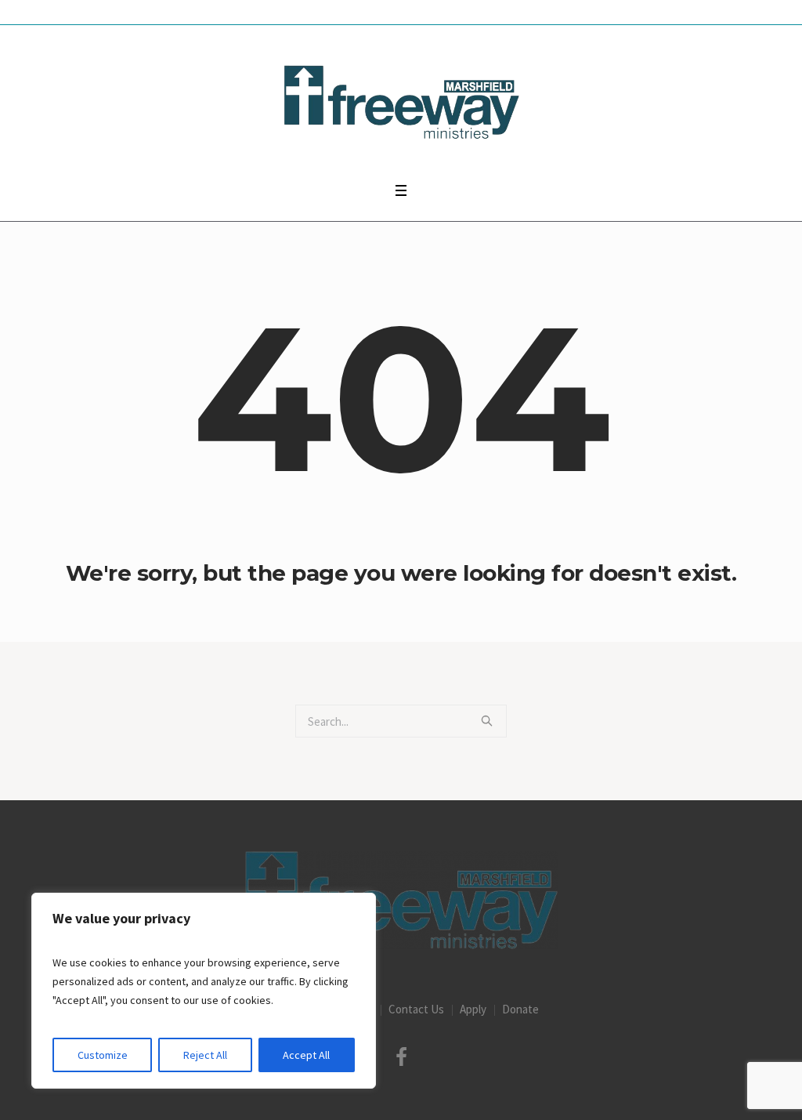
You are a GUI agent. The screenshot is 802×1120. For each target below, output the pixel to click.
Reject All (205, 1055)
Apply (473, 1009)
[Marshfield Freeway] (401, 900)
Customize (103, 1055)
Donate (520, 1009)
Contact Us (416, 1009)
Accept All (306, 1055)
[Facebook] (401, 1057)
